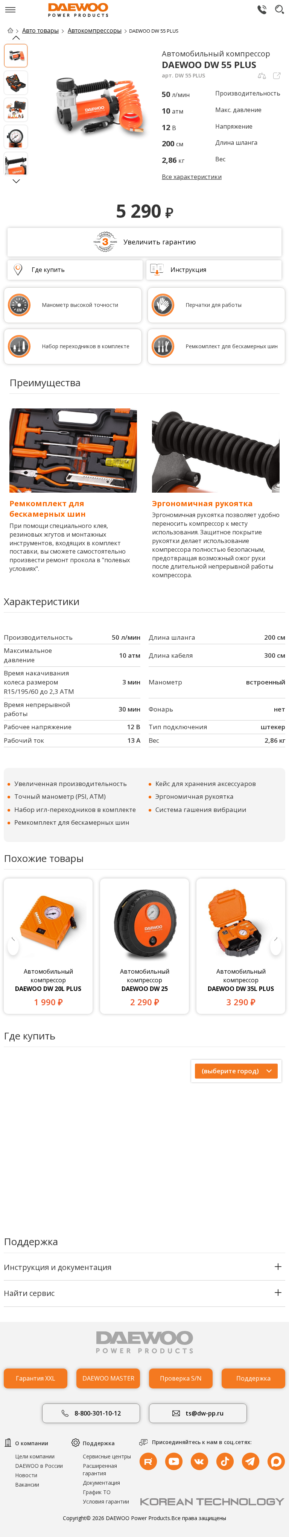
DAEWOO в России (39, 1465)
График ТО (97, 1492)
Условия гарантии (106, 1501)
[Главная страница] (14, 30)
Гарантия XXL (35, 1378)
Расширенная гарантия (100, 1469)
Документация (101, 1482)
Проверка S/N (181, 1378)
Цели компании (35, 1456)
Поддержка (253, 1378)
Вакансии (27, 1484)
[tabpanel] (48, 946)
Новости (26, 1475)
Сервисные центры (107, 1456)
